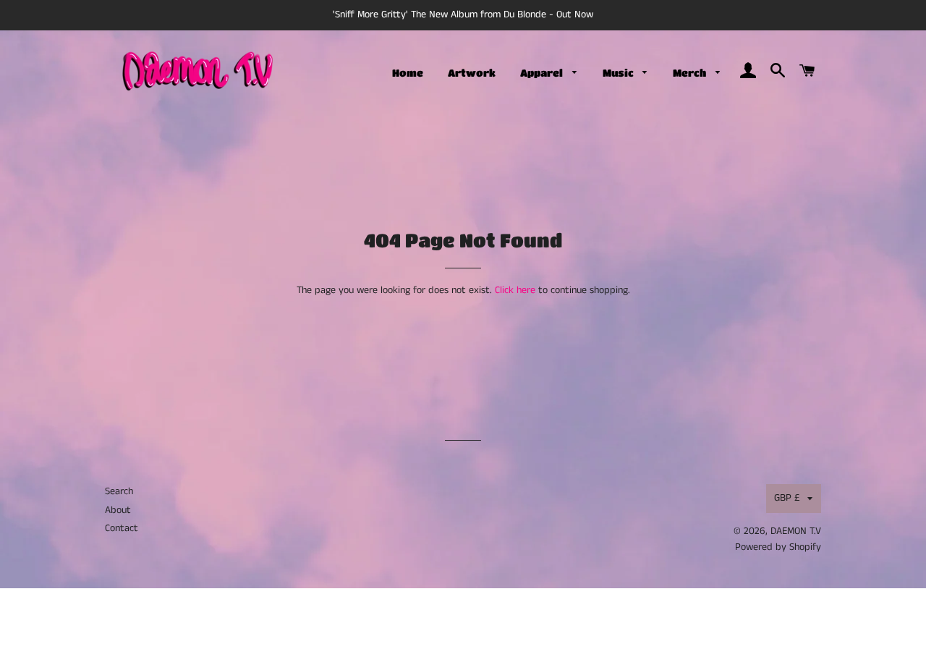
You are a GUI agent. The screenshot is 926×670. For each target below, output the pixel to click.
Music (619, 72)
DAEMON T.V (795, 531)
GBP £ (787, 498)
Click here (515, 290)
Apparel (542, 72)
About (118, 510)
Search (119, 491)
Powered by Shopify (778, 547)
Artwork (472, 72)
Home (407, 72)
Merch (690, 72)
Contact (121, 528)
